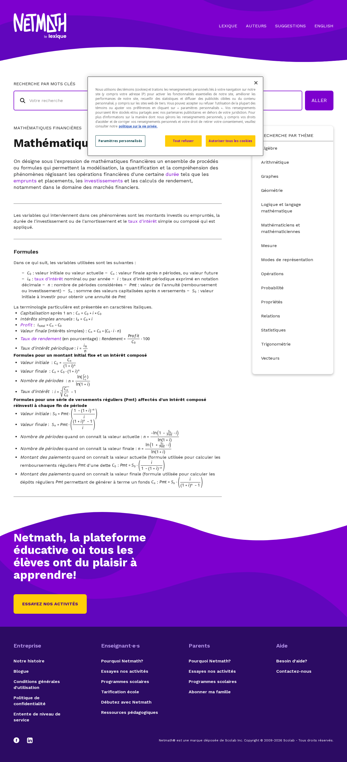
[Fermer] (256, 83)
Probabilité (272, 287)
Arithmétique (275, 162)
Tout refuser (183, 141)
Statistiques (273, 330)
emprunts (25, 180)
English (323, 25)
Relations (270, 315)
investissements (103, 180)
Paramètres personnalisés (120, 141)
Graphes (269, 176)
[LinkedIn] (29, 740)
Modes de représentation (287, 259)
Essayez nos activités (50, 603)
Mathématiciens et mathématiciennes (280, 228)
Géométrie (272, 190)
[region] (175, 116)
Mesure (269, 245)
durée (172, 174)
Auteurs (256, 25)
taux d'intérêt (142, 221)
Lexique (228, 25)
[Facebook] (19, 740)
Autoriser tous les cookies (230, 141)
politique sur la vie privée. (138, 126)
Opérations (272, 273)
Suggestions (290, 25)
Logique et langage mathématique (281, 208)
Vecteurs (270, 358)
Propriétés (271, 301)
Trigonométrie (276, 344)
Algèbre (269, 148)
